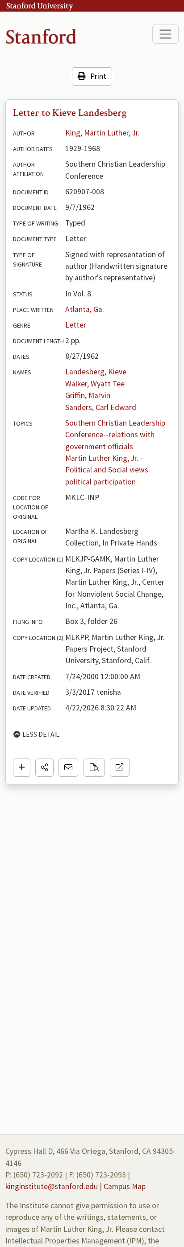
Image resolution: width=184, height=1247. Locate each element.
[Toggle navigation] (165, 34)
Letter (75, 325)
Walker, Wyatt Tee (95, 384)
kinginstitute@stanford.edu (51, 1186)
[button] (44, 767)
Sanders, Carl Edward (100, 407)
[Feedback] (68, 767)
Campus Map (125, 1186)
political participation (100, 482)
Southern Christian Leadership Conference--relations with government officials (116, 434)
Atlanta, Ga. (84, 309)
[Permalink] (120, 767)
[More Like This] (94, 767)
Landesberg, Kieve (95, 372)
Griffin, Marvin (87, 395)
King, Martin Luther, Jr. (102, 133)
